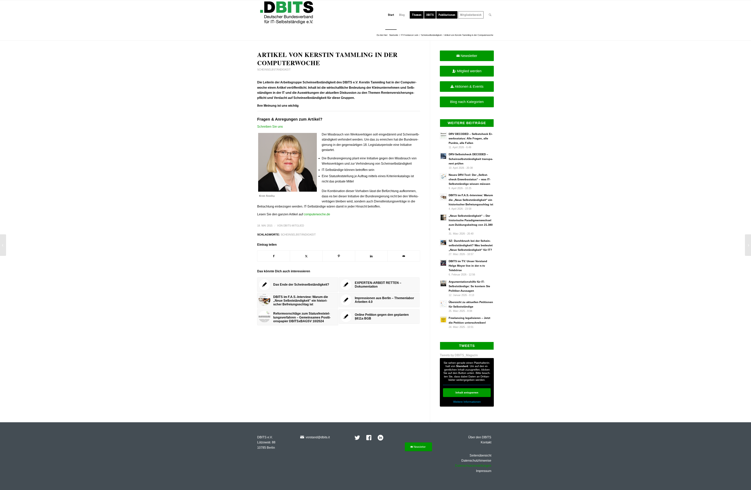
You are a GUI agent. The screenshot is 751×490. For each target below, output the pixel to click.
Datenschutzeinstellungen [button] (473, 465)
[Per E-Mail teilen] (404, 256)
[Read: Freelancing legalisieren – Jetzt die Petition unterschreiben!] (443, 319)
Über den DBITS (479, 437)
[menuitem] (391, 15)
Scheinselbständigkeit (274, 69)
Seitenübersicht (480, 455)
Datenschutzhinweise (476, 460)
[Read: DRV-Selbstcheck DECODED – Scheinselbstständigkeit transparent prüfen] (443, 156)
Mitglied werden (469, 71)
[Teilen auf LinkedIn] (371, 256)
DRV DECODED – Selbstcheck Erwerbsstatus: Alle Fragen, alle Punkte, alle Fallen (471, 138)
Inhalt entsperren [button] (466, 392)
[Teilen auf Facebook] (273, 256)
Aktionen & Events (469, 86)
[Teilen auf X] (306, 256)
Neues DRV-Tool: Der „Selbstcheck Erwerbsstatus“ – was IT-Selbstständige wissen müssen (469, 179)
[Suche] (490, 15)
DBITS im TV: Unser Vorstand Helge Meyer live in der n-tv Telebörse (468, 266)
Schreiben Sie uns (270, 126)
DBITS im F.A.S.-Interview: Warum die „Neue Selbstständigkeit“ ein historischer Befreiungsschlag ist (471, 200)
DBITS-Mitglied (293, 225)
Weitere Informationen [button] (467, 401)
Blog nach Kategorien (467, 102)
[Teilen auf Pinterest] (339, 256)
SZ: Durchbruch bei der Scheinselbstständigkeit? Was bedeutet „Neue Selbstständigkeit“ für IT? (471, 245)
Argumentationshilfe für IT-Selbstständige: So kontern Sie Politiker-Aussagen (469, 286)
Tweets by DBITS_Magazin (459, 355)
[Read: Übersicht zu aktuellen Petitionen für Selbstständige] (443, 303)
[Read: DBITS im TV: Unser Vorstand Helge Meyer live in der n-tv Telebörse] (443, 262)
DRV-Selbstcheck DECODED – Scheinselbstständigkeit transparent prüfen (471, 159)
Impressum (483, 471)
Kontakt (486, 442)
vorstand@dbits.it (318, 437)
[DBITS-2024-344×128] (286, 15)
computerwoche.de (317, 214)
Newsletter (469, 56)
